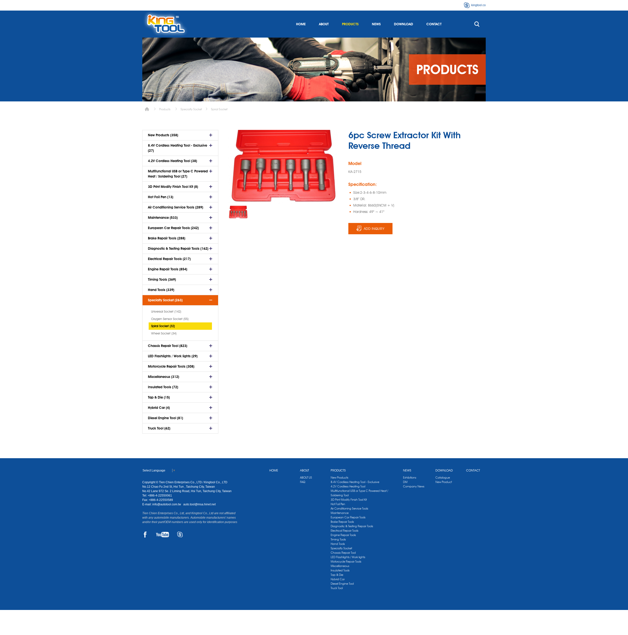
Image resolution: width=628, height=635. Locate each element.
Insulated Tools (340, 570)
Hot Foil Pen (338, 504)
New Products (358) (163, 135)
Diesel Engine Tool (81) (165, 418)
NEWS (376, 24)
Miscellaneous (340, 566)
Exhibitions (409, 477)
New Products (339, 477)
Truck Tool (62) (159, 428)
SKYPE (180, 535)
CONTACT (434, 24)
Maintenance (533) (163, 218)
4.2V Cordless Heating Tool (348, 486)
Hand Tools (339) (161, 290)
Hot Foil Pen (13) (160, 197)
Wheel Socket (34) (163, 333)
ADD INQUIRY (374, 229)
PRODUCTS (350, 24)
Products (164, 109)
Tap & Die (337, 575)
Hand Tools (338, 544)
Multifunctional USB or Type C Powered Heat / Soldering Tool (359, 493)
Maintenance (340, 513)
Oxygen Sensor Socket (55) (169, 319)
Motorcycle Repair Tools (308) (171, 366)
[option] (238, 212)
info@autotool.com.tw (167, 504)
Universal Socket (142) (166, 311)
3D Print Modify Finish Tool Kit (349, 499)
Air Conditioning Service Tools (349, 508)
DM (405, 482)
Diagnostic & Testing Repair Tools (352, 526)
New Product (443, 482)
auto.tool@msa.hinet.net (199, 504)
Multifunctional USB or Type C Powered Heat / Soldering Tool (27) (178, 173)
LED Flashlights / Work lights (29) (172, 356)
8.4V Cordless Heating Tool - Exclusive (355, 482)
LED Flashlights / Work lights (348, 557)
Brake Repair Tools (342, 522)
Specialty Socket (191, 109)
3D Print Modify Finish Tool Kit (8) (173, 187)
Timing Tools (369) (162, 279)
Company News (413, 486)
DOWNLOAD (403, 24)
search (477, 24)
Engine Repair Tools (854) (167, 269)
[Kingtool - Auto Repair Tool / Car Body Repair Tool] (165, 24)
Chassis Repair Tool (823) (167, 346)
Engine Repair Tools (343, 535)
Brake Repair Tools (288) (166, 238)
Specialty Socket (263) (165, 300)
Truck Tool (337, 588)
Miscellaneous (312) (163, 377)
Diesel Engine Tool (342, 583)
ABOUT (324, 24)
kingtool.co (478, 5)
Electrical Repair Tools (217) (169, 259)
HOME (301, 24)
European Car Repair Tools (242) (173, 228)
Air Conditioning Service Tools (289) (175, 207)
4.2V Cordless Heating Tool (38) (172, 161)
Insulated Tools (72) (163, 387)
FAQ (302, 482)
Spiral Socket (219, 109)
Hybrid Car (338, 579)
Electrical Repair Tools (344, 530)
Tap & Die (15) (159, 397)
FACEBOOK (145, 535)
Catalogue (442, 477)
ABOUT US (306, 477)
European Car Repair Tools (348, 517)
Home (147, 109)
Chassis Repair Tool (343, 552)
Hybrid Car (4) (159, 408)
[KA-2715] (238, 212)
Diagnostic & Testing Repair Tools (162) (178, 248)
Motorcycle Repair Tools (346, 561)
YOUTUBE (162, 535)
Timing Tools (338, 539)
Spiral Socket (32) (163, 326)
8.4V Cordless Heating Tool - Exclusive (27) (177, 147)
